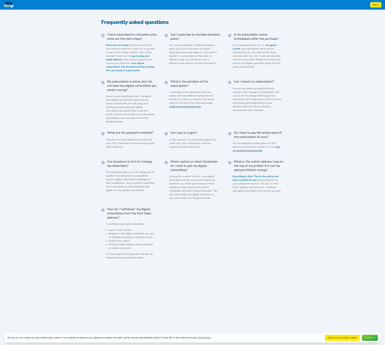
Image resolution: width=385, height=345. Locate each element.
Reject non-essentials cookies (342, 337)
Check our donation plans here (185, 106)
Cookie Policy (204, 337)
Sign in (376, 4)
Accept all (370, 337)
